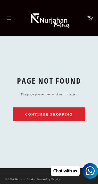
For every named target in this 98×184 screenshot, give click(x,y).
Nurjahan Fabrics (25, 179)
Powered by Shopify (48, 179)
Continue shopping (49, 114)
